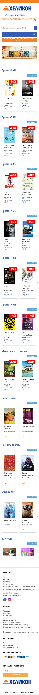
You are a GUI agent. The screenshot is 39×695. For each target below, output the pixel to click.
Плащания (7, 615)
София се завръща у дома (9, 475)
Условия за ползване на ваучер (15, 625)
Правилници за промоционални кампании (20, 632)
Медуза (7, 286)
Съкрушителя (10, 520)
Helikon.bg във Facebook (12, 595)
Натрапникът (28, 426)
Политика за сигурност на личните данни (20, 590)
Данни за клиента (10, 620)
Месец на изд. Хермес (15, 351)
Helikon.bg (6, 1)
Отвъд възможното (27, 474)
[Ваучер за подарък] (9, 552)
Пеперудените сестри (28, 380)
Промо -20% (9, 164)
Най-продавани (11, 445)
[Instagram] (9, 599)
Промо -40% (9, 304)
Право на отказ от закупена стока (16, 627)
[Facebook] (4, 599)
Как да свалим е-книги (12, 622)
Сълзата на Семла (9, 380)
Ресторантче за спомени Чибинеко (28, 147)
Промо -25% (9, 117)
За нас (5, 577)
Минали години (7, 427)
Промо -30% (9, 70)
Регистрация (8, 645)
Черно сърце (7, 240)
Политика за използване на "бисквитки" (19, 586)
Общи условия (9, 584)
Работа (6, 579)
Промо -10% (9, 257)
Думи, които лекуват (9, 146)
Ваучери (7, 538)
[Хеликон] (17, 6)
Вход (5, 643)
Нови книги (9, 398)
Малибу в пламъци (26, 240)
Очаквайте (8, 491)
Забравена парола (10, 647)
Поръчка (6, 613)
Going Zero (9, 332)
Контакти (7, 582)
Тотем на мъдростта (27, 287)
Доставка (6, 618)
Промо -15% (9, 211)
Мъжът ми (8, 98)
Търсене (6, 611)
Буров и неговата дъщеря (26, 522)
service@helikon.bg (10, 593)
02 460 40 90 (27, 19)
